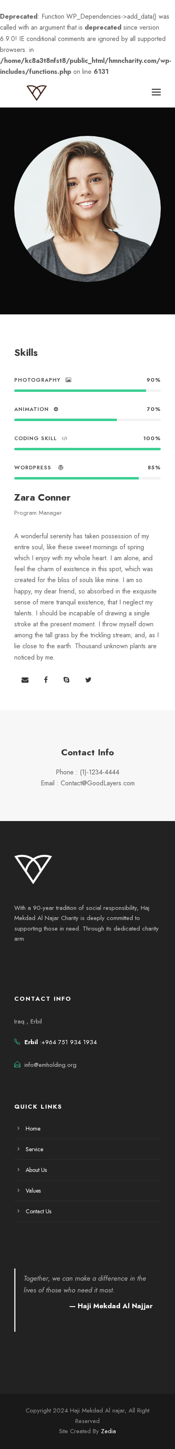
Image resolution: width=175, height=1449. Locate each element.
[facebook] (46, 680)
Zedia (108, 1431)
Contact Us (38, 1211)
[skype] (66, 680)
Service (34, 1149)
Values (33, 1191)
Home (33, 1128)
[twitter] (88, 680)
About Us (36, 1170)
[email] (25, 680)
